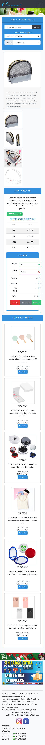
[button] (3, 656)
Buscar (36, 27)
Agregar (36, 302)
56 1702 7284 (20, 739)
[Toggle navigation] (40, 4)
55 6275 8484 (19, 728)
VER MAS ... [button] (23, 372)
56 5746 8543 (20, 734)
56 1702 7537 (20, 736)
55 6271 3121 (7, 728)
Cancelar (15, 302)
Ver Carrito (26, 302)
